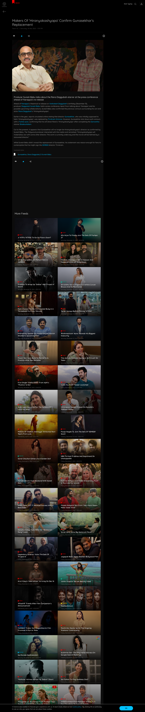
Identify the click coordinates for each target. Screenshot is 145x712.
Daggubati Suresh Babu (30, 106)
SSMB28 (45, 145)
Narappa (25, 104)
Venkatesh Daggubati (58, 104)
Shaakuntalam (25, 124)
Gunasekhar (69, 117)
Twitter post (23, 122)
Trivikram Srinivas (55, 119)
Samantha (95, 122)
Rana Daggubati (25, 111)
